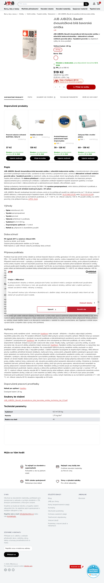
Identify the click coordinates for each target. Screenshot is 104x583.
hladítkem (44, 333)
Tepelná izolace (96, 9)
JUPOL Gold (33, 199)
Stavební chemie (47, 9)
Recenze (82, 498)
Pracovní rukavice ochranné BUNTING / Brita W (16, 136)
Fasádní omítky (42, 14)
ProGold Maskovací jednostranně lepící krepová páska (61, 139)
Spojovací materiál (80, 9)
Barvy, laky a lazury (11, 9)
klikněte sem (28, 566)
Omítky (21, 14)
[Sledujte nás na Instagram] (9, 569)
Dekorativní (51, 14)
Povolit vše (81, 309)
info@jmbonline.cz (27, 514)
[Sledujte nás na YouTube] (13, 569)
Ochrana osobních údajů (57, 514)
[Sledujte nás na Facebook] (5, 569)
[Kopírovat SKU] (25, 139)
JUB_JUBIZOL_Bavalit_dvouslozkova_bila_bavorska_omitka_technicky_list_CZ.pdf (36, 400)
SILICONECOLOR (69, 194)
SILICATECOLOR (86, 194)
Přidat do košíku (82, 87)
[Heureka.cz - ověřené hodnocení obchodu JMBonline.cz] (93, 565)
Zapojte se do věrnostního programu (71, 82)
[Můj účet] (94, 3)
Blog (50, 498)
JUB (55, 30)
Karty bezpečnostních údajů (58, 504)
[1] (62, 134)
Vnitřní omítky (31, 14)
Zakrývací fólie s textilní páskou (86, 136)
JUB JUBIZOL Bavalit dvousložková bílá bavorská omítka (76, 14)
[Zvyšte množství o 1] (64, 87)
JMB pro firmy (53, 501)
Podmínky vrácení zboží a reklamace (58, 525)
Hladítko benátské (36, 135)
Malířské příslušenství (30, 9)
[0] (98, 3)
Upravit (50, 309)
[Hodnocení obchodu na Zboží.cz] (77, 567)
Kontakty (51, 508)
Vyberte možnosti (16, 158)
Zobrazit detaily (86, 303)
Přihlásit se (11, 554)
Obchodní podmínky (56, 511)
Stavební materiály (63, 9)
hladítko (23, 388)
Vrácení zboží (53, 520)
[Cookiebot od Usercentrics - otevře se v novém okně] (87, 272)
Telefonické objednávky (57, 517)
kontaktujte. (11, 516)
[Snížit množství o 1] (55, 87)
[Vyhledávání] (86, 4)
